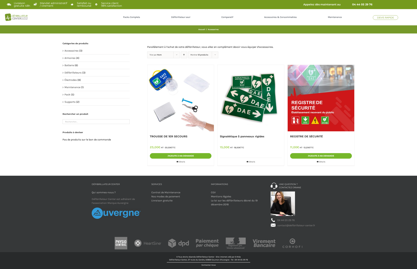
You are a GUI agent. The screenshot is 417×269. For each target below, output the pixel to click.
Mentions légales (221, 196)
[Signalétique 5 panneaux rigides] (250, 98)
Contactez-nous (208, 265)
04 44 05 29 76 (362, 4)
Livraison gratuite (162, 200)
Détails (182, 162)
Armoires (70, 57)
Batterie (69, 65)
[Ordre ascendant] (184, 55)
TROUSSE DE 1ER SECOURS (168, 136)
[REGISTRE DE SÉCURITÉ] (321, 98)
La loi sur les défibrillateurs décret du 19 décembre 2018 (234, 202)
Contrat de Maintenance (165, 192)
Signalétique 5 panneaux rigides (242, 136)
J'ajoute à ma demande (181, 156)
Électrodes (71, 79)
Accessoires (71, 50)
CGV (213, 192)
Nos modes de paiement (165, 196)
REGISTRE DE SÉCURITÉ (306, 136)
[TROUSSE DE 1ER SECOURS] (180, 98)
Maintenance (72, 87)
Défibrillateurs (73, 72)
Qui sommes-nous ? (104, 192)
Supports (70, 101)
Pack (67, 94)
